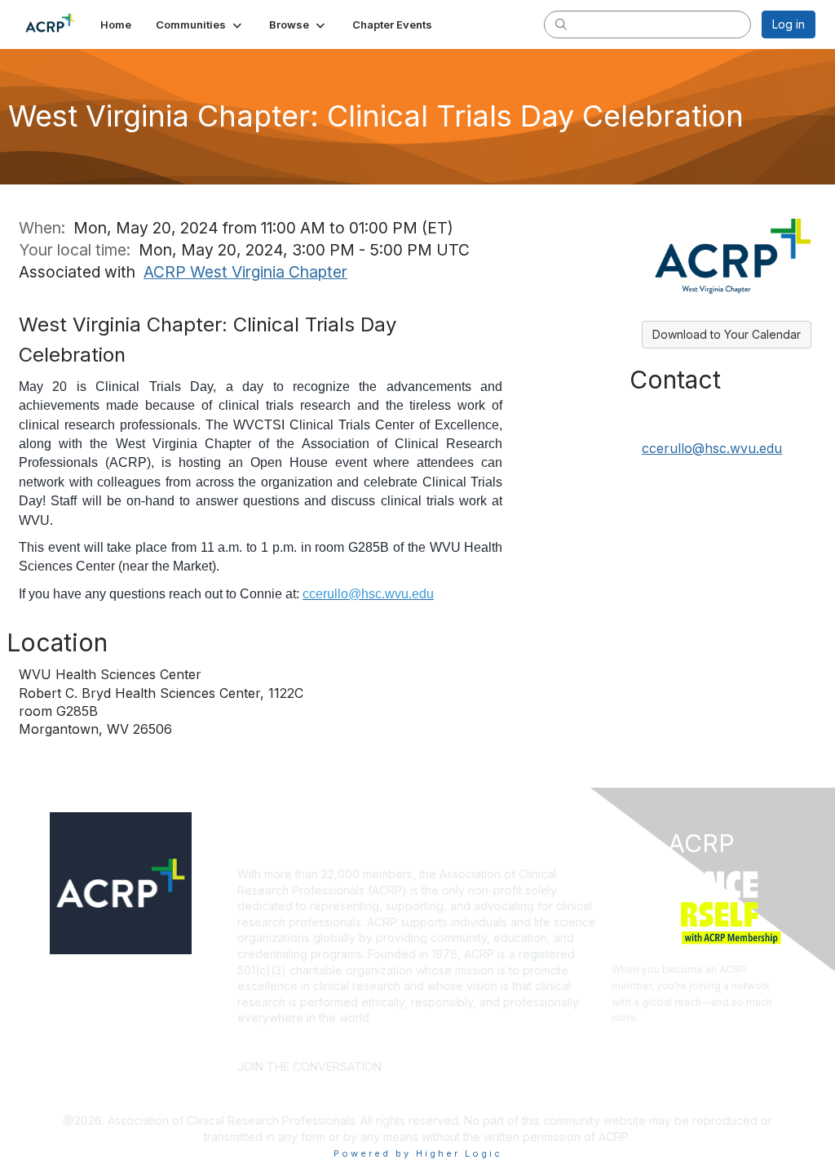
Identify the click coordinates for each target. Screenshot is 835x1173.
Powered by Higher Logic (418, 1153)
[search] (561, 24)
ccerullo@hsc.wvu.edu (712, 448)
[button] (200, 24)
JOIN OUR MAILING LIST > (470, 1042)
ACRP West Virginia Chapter (245, 272)
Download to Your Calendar (726, 334)
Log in (788, 24)
